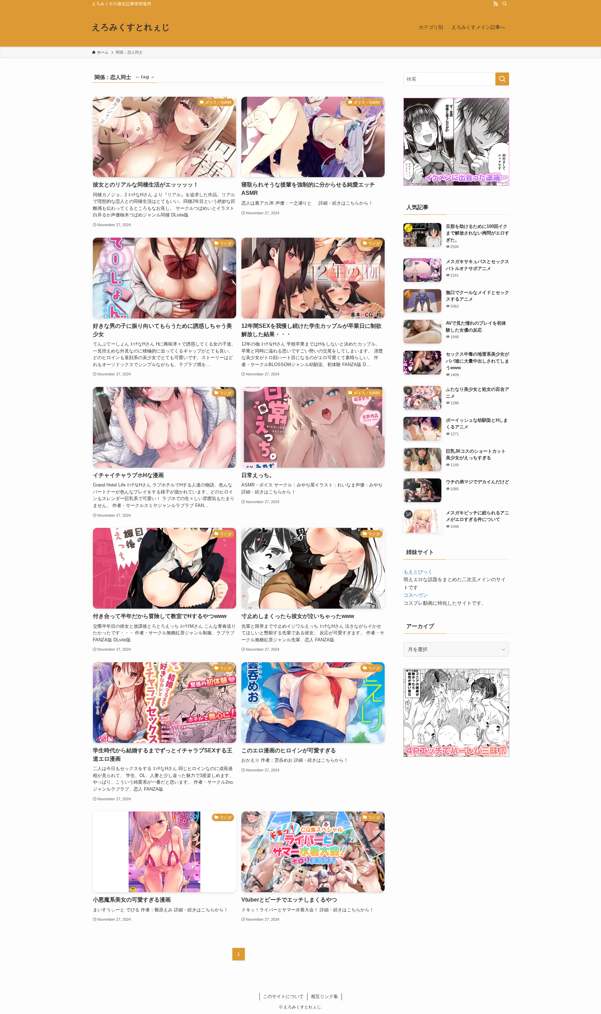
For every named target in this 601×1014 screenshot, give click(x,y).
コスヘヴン (415, 595)
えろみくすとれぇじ (131, 27)
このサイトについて (283, 996)
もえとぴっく (418, 572)
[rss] (495, 4)
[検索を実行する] (502, 79)
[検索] (504, 4)
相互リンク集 (324, 996)
